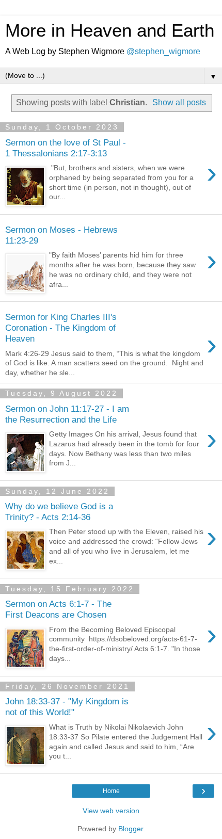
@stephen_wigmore (163, 51)
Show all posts (179, 102)
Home (111, 791)
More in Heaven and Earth (109, 30)
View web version (111, 810)
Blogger (130, 829)
